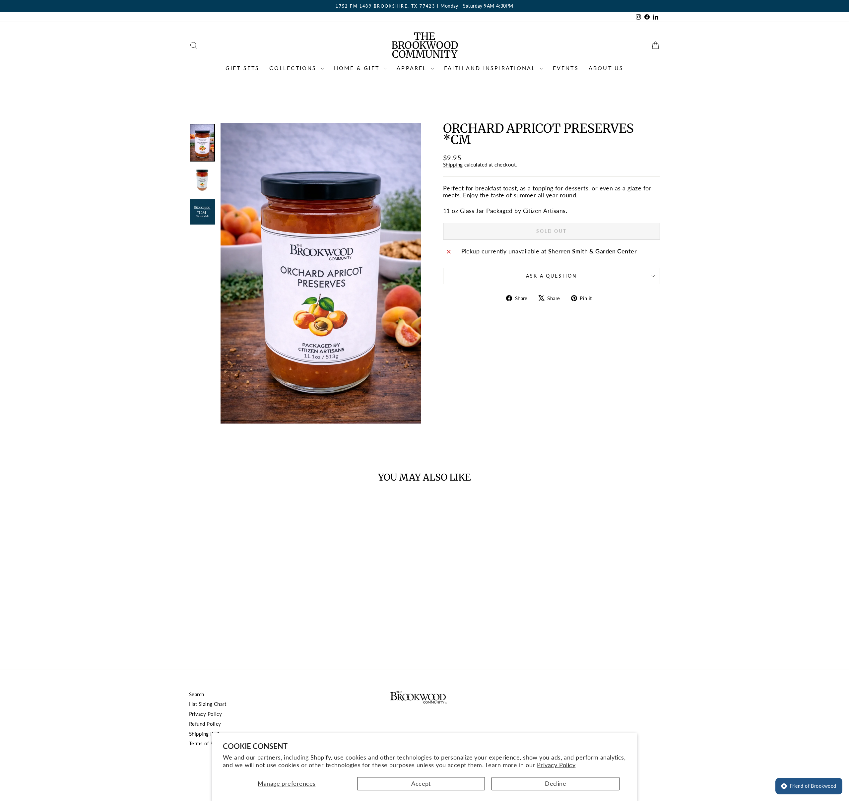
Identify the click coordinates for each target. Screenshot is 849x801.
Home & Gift (358, 68)
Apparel (413, 68)
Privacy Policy (556, 764)
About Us (606, 68)
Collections (294, 68)
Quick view (245, 603)
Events (566, 68)
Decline (555, 783)
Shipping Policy (207, 734)
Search (196, 694)
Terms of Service (208, 743)
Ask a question (551, 276)
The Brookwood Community (424, 45)
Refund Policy (205, 724)
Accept (421, 783)
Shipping (453, 164)
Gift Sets (243, 68)
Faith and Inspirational (491, 68)
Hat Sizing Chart (207, 704)
